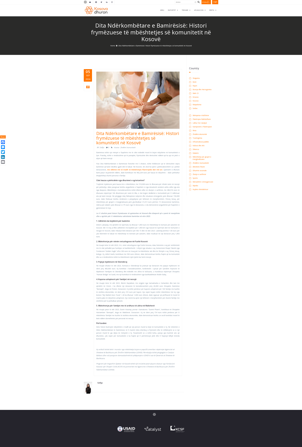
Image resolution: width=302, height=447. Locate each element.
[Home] (96, 10)
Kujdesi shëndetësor (200, 189)
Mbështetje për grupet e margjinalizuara (202, 158)
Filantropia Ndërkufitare (202, 119)
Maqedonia (197, 104)
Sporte (195, 178)
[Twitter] (3, 152)
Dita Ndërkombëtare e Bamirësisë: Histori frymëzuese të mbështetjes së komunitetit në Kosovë (137, 138)
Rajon (195, 86)
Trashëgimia (197, 138)
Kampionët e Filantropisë (202, 127)
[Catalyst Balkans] (96, 2)
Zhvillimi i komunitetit (127, 147)
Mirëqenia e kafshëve (201, 115)
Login (215, 2)
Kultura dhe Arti (198, 145)
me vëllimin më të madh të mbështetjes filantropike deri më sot (135, 170)
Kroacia (195, 97)
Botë (194, 82)
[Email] (3, 162)
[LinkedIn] (3, 157)
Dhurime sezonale (200, 170)
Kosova (116, 147)
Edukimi (196, 153)
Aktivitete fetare (199, 167)
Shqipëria (196, 78)
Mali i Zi (196, 93)
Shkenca (196, 149)
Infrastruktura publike (201, 142)
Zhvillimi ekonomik (200, 134)
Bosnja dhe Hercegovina (202, 89)
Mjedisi (195, 185)
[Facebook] (3, 142)
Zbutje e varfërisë (199, 174)
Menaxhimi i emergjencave (203, 182)
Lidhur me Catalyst (200, 123)
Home (112, 46)
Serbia (195, 108)
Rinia (194, 130)
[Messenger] (3, 147)
